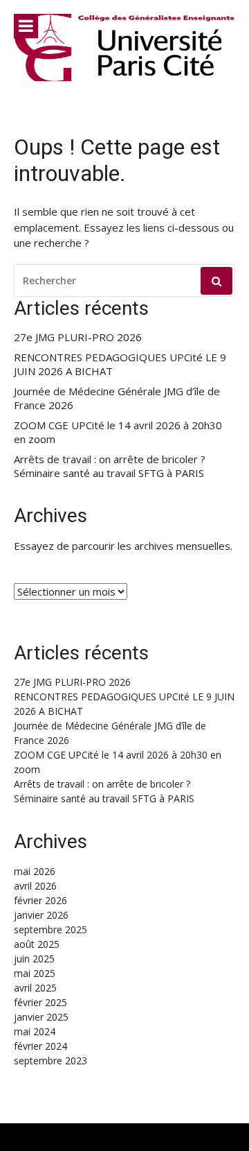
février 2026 (40, 900)
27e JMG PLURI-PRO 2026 (78, 337)
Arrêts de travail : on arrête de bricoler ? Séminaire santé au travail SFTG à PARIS (109, 466)
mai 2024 (34, 1031)
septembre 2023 (50, 1060)
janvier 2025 (41, 1016)
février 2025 (40, 1002)
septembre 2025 (50, 929)
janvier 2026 (41, 914)
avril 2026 (35, 885)
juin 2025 (34, 958)
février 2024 (40, 1046)
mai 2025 (34, 973)
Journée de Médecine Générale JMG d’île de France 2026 (117, 398)
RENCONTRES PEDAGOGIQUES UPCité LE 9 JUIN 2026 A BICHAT (120, 364)
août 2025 (36, 944)
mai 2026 (34, 871)
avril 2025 (35, 987)
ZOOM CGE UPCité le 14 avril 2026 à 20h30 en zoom (118, 432)
